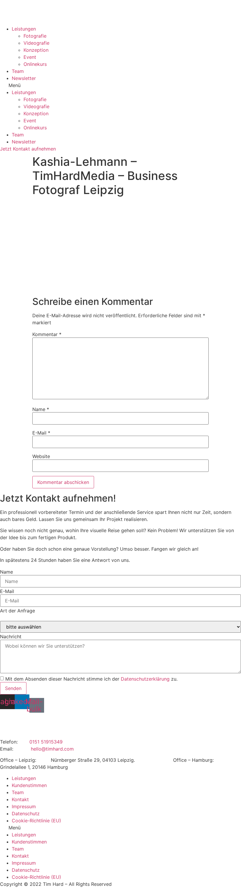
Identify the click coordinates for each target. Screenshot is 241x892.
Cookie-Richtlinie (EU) (36, 820)
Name (40, 409)
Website (41, 456)
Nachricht (10, 636)
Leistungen (24, 29)
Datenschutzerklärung (145, 679)
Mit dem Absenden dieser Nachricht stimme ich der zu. (91, 678)
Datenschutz (26, 813)
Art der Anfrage (17, 610)
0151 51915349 (46, 742)
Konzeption (36, 50)
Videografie (36, 43)
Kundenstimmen (29, 785)
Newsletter (24, 78)
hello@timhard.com (52, 749)
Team (18, 71)
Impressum (24, 806)
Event (30, 57)
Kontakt (20, 799)
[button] (120, 85)
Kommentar (46, 334)
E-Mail (41, 432)
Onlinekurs (35, 64)
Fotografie (35, 36)
